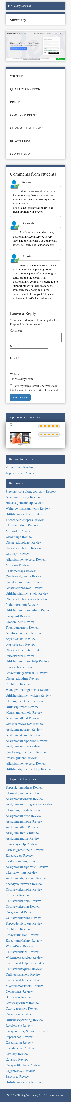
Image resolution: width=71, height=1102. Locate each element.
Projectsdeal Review (20, 467)
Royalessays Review (19, 1025)
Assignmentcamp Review (23, 735)
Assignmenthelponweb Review (27, 866)
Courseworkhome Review (23, 900)
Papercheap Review (19, 1036)
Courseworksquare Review (24, 968)
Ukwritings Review (19, 536)
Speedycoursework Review (24, 883)
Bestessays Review (18, 997)
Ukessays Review (18, 553)
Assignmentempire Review (24, 821)
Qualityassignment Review (24, 576)
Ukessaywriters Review (22, 872)
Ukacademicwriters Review (24, 723)
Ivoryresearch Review (20, 644)
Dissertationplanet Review (24, 542)
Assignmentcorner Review (24, 729)
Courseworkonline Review (23, 917)
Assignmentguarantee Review (26, 878)
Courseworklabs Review (22, 951)
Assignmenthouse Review (23, 815)
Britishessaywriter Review (23, 1082)
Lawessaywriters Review (22, 1002)
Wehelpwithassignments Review (28, 508)
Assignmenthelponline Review (27, 740)
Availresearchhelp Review (23, 633)
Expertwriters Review (20, 638)
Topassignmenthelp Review (24, 787)
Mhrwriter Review (18, 531)
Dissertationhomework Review (27, 599)
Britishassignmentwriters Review (28, 695)
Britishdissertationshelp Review (27, 661)
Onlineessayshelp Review (23, 974)
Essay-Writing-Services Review (27, 1031)
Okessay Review (17, 1053)
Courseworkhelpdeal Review (25, 963)
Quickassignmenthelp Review (26, 752)
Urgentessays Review (20, 1070)
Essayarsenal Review (20, 912)
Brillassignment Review (22, 706)
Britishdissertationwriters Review (28, 610)
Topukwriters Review (20, 473)
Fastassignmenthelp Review (25, 849)
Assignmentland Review (22, 718)
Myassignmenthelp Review (24, 712)
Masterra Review (17, 565)
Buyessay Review (18, 1076)
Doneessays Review (19, 991)
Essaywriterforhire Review (24, 940)
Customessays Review (21, 570)
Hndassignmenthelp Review (25, 502)
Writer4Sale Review (19, 946)
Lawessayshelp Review (21, 844)
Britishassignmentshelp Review (27, 593)
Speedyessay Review (20, 1048)
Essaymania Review (19, 1042)
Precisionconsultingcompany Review (31, 491)
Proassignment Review (21, 757)
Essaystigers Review (20, 855)
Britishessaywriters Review (24, 514)
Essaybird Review (18, 616)
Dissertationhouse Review (23, 547)
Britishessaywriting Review (24, 1019)
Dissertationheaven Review (24, 587)
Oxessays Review (17, 895)
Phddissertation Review (22, 604)
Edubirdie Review (18, 684)
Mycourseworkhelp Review (24, 985)
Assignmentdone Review (23, 746)
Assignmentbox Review (22, 827)
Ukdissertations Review (22, 525)
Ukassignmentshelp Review (25, 701)
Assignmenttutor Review (23, 838)
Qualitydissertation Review (24, 582)
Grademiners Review (20, 621)
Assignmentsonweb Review (24, 798)
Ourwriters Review (19, 1014)
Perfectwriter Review (20, 655)
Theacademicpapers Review (25, 519)
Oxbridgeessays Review (22, 1008)
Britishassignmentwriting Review (28, 769)
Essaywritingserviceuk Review (27, 672)
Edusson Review (17, 1059)
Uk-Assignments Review (23, 793)
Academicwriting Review (23, 497)
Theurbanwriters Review (22, 627)
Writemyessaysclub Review (24, 957)
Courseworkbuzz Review (23, 980)
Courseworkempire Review (24, 889)
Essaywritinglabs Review (23, 1065)
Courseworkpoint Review (23, 906)
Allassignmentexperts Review (26, 559)
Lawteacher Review (19, 667)
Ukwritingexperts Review (23, 810)
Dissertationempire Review (24, 650)
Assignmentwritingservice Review (29, 804)
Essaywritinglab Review (22, 934)
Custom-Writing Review (22, 861)
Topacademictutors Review (24, 923)
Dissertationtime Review (22, 678)
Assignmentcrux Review (22, 832)
